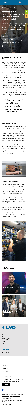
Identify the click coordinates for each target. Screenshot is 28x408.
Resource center (6, 343)
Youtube (8, 352)
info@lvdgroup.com (15, 396)
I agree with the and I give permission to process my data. (13, 380)
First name (4, 363)
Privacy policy (19, 400)
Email (3, 374)
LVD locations (5, 345)
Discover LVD (5, 340)
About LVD (4, 333)
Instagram (4, 352)
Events (3, 341)
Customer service (6, 334)
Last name (4, 368)
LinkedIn (6, 352)
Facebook (2, 352)
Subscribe (6, 384)
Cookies (4, 401)
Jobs (3, 336)
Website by (4, 404)
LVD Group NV (9, 398)
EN (22, 2)
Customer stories (6, 338)
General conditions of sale (8, 400)
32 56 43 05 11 (5, 396)
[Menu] (25, 2)
